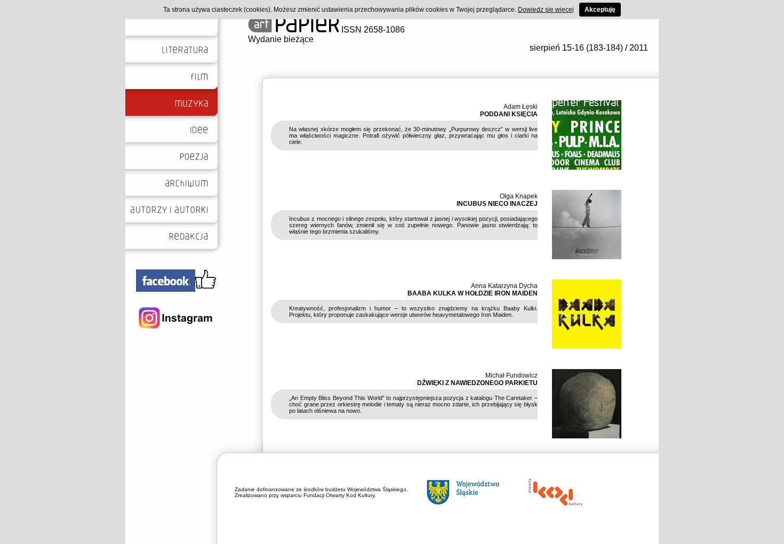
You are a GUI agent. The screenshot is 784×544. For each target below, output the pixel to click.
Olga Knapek (519, 196)
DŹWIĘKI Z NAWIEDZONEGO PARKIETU (477, 383)
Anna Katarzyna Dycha (504, 286)
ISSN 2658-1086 (372, 29)
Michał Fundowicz (511, 375)
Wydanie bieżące (281, 39)
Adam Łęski (520, 106)
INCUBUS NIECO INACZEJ (497, 203)
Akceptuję (600, 9)
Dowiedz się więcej (546, 9)
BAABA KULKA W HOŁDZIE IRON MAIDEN (472, 293)
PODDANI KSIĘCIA (509, 114)
